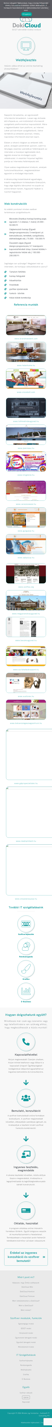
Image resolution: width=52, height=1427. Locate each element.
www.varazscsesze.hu (26, 504)
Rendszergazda (26, 956)
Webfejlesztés (26, 1370)
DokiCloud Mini (27, 1287)
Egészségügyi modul (26, 1324)
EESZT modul (26, 1328)
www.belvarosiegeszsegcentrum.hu (26, 723)
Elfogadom (26, 14)
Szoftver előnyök (26, 1393)
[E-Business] (26, 991)
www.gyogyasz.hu (26, 531)
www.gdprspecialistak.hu (26, 783)
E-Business (26, 1001)
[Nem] (48, 10)
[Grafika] (26, 968)
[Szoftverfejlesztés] (26, 923)
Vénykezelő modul (26, 1333)
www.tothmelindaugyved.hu (26, 421)
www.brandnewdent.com (26, 338)
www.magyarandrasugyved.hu (26, 613)
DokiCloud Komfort (27, 1291)
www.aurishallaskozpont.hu (26, 669)
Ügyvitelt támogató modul (26, 1342)
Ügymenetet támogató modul (26, 1338)
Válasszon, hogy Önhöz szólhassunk (25, 1283)
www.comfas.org (26, 587)
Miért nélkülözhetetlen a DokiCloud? (26, 1301)
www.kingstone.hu (26, 475)
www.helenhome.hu (26, 365)
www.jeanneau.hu (26, 448)
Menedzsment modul (26, 1347)
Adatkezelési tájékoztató (30, 1423)
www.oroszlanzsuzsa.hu (26, 899)
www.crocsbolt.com (26, 392)
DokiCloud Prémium (27, 1296)
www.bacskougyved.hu (26, 640)
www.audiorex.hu (26, 696)
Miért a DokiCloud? (26, 1305)
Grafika (26, 979)
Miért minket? (26, 1310)
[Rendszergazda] (26, 946)
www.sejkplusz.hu (26, 557)
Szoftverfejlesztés (26, 934)
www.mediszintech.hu (26, 841)
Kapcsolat (26, 1402)
